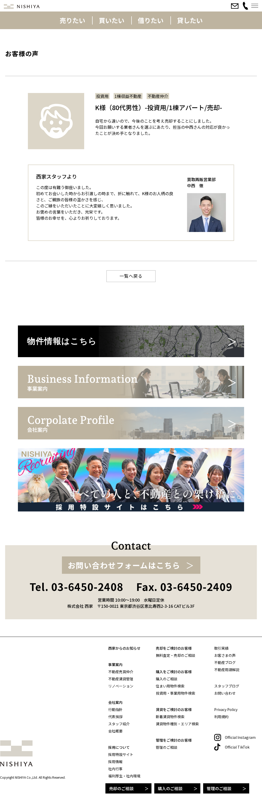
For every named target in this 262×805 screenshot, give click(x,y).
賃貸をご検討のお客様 (174, 709)
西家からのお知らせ (124, 648)
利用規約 (221, 716)
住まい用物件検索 (170, 686)
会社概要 (115, 730)
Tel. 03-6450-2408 (76, 586)
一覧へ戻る (130, 276)
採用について (119, 747)
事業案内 (115, 664)
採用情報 (115, 761)
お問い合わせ (225, 693)
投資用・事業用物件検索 (175, 693)
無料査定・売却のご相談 (175, 655)
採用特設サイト (120, 754)
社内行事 (115, 768)
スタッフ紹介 (119, 723)
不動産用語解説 (226, 669)
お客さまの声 (225, 655)
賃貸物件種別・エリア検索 (177, 723)
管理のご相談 (219, 788)
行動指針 (115, 709)
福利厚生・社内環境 (124, 775)
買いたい (111, 20)
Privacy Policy (225, 709)
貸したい (190, 20)
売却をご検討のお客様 (174, 648)
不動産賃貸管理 (120, 678)
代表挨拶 (115, 716)
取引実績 (221, 648)
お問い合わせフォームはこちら (124, 565)
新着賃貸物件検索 (170, 716)
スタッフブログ (226, 686)
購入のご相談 (170, 788)
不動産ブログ (225, 662)
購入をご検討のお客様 (174, 671)
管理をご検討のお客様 (174, 740)
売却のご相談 (121, 788)
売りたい (72, 20)
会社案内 (115, 702)
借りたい (150, 20)
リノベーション (120, 686)
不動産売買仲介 (120, 671)
